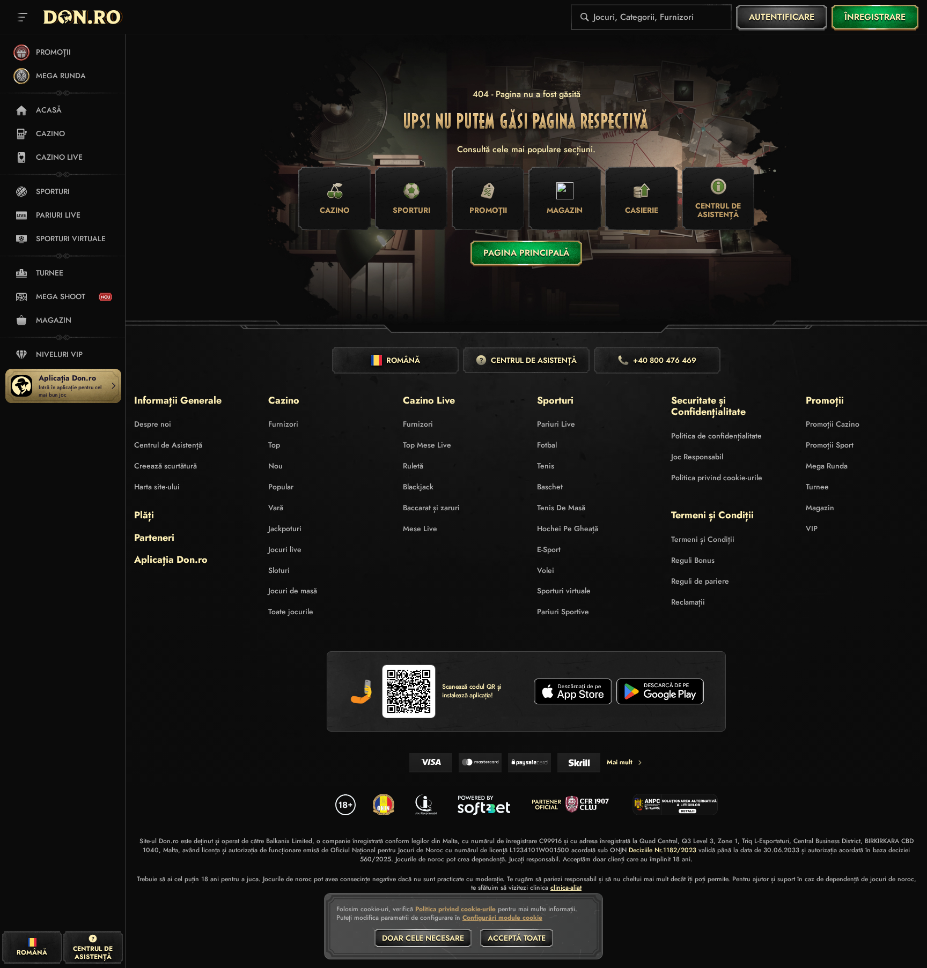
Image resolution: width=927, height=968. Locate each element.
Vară (275, 507)
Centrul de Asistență (168, 445)
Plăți (144, 516)
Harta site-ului (157, 486)
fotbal (547, 445)
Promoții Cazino (832, 424)
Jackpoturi (284, 528)
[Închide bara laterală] (22, 17)
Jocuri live (284, 549)
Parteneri (154, 538)
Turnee (817, 486)
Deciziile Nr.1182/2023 (662, 850)
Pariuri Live (556, 424)
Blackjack (418, 486)
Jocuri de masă (292, 590)
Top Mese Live (427, 445)
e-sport (549, 549)
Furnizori (283, 424)
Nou (275, 465)
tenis (545, 465)
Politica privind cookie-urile (716, 477)
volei (545, 570)
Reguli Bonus (693, 560)
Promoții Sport (830, 445)
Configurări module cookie (502, 918)
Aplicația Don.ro (171, 560)
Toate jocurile (290, 611)
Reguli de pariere (700, 581)
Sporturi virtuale (564, 590)
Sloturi (279, 570)
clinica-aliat (566, 887)
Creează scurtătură (165, 465)
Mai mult (619, 762)
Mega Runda (827, 465)
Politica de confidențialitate (716, 435)
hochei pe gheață (567, 528)
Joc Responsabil (697, 456)
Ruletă (413, 465)
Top (274, 445)
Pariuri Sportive (563, 611)
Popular (280, 486)
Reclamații (688, 602)
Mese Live (420, 528)
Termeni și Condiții (702, 539)
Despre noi (152, 424)
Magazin (820, 507)
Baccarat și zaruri (431, 507)
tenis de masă (561, 507)
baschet (550, 486)
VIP (812, 528)
